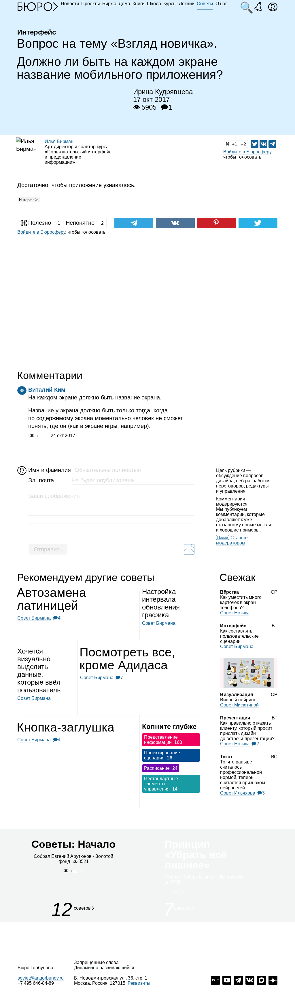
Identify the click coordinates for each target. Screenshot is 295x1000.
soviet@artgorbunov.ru (41, 978)
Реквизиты (139, 983)
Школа (154, 3)
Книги (139, 3)
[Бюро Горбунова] (38, 6)
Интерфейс (29, 200)
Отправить (48, 549)
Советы (205, 3)
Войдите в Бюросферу (247, 151)
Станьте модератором (232, 540)
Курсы (170, 3)
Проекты (90, 3)
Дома (124, 3)
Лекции (186, 3)
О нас (221, 3)
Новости (70, 3)
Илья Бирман (59, 141)
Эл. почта (41, 480)
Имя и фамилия (48, 470)
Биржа (109, 3)
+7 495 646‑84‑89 (36, 983)
